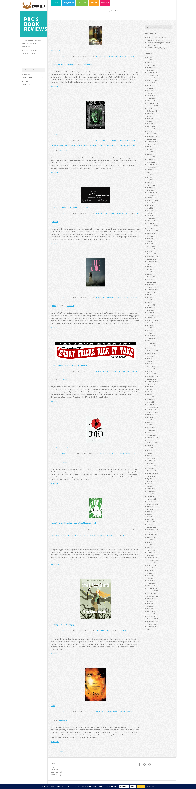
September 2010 (152, 535)
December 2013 (152, 435)
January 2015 (151, 402)
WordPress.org (56, 775)
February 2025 (151, 98)
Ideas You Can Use (102, 213)
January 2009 (151, 586)
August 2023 (151, 144)
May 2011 (150, 514)
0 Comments (88, 65)
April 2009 (150, 578)
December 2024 (152, 103)
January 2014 (151, 433)
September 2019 (152, 262)
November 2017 (152, 315)
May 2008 (150, 606)
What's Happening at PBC (131, 371)
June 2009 (150, 573)
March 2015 (151, 397)
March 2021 (151, 216)
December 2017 (152, 313)
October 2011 (151, 501)
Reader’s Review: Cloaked (60, 448)
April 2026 (150, 62)
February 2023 (151, 159)
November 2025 (152, 75)
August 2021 (151, 203)
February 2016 (151, 369)
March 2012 (151, 489)
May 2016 (150, 361)
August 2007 (151, 629)
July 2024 (150, 116)
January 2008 (151, 616)
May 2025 (150, 90)
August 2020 (151, 233)
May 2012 (150, 484)
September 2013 (152, 443)
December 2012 (152, 466)
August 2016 (151, 353)
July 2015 (150, 387)
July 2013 (150, 448)
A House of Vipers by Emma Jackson (159, 40)
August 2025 (151, 83)
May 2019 (150, 272)
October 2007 (151, 624)
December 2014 (152, 404)
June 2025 (150, 88)
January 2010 (151, 555)
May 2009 (150, 576)
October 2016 (151, 348)
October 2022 (151, 170)
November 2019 (152, 256)
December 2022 (152, 165)
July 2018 (150, 295)
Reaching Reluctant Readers (118, 213)
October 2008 (151, 593)
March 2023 (151, 157)
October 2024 (151, 108)
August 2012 (151, 476)
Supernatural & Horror (66, 65)
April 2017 (150, 333)
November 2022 (152, 167)
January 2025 (151, 101)
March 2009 (151, 581)
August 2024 (151, 113)
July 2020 (150, 236)
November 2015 (152, 376)
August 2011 (151, 507)
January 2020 (151, 251)
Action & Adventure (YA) (118, 140)
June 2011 (150, 512)
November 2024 (152, 106)
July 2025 (150, 85)
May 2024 (150, 121)
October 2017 (151, 318)
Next (61, 751)
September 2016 (152, 351)
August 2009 (151, 568)
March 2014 (151, 427)
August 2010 (151, 537)
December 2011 (152, 496)
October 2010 (151, 532)
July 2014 (150, 417)
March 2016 (151, 366)
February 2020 (151, 249)
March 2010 (151, 550)
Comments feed (56, 772)
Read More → (55, 86)
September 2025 (152, 80)
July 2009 (150, 570)
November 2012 (152, 468)
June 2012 (150, 481)
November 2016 (152, 346)
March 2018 (151, 305)
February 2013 (151, 461)
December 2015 (152, 374)
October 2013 (151, 440)
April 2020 (150, 244)
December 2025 (152, 73)
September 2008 (152, 596)
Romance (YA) (100, 297)
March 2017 (151, 336)
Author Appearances (103, 371)
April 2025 (150, 93)
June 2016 (150, 359)
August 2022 (151, 172)
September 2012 (152, 473)
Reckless (54, 134)
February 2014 (151, 430)
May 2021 (150, 210)
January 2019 (151, 279)
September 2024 (152, 111)
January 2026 (151, 70)
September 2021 (152, 200)
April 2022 (150, 182)
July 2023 (150, 147)
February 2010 (151, 553)
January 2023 (151, 162)
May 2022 (150, 180)
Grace (53, 706)
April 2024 (150, 124)
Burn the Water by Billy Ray (156, 48)
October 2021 (151, 198)
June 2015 (150, 389)
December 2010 (152, 527)
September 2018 (152, 290)
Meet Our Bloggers (30, 43)
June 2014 (150, 420)
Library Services (68, 3)
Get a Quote (82, 3)
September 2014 (152, 412)
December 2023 (152, 134)
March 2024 (151, 126)
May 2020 (150, 241)
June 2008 (150, 604)
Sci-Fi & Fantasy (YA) (111, 712)
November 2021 (152, 195)
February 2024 (151, 129)
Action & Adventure (102, 140)
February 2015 (151, 399)
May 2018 (150, 300)
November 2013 (152, 438)
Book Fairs (93, 3)
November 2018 (152, 284)
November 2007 (152, 621)
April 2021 (150, 213)
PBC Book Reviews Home (32, 40)
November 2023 (152, 136)
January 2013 (151, 463)
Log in (53, 767)
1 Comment (126, 536)
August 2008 (151, 598)
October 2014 (151, 410)
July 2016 (150, 356)
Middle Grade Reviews (120, 56)
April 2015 (150, 394)
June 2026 (150, 57)
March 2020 (151, 246)
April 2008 (150, 609)
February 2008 (151, 614)
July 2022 (150, 175)
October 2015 (151, 379)
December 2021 (152, 193)
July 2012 (150, 479)
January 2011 (151, 524)
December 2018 (152, 282)
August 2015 (151, 384)
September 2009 (152, 565)
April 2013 (150, 456)
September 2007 (152, 627)
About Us (26, 47)
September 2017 (152, 320)
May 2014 (150, 422)
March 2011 (151, 519)
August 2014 (151, 415)
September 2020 (152, 231)
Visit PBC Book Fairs (30, 50)
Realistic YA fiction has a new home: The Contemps (70, 207)
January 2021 (151, 221)
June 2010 (150, 542)
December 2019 (152, 254)
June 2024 (150, 119)
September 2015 (152, 382)
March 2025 (151, 96)
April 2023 (150, 154)
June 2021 (150, 208)
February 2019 (151, 277)
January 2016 (151, 371)
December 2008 (152, 588)
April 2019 (150, 274)
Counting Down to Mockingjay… (63, 624)
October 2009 (151, 563)
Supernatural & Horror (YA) (108, 145)
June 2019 (150, 269)
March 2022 (151, 185)
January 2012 (151, 494)
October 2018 (151, 287)
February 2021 (151, 218)
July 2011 (150, 509)
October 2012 (151, 471)
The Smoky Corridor (59, 50)
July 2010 (150, 540)
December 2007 (152, 619)
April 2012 (150, 486)
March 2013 (151, 458)
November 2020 (152, 226)
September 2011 (152, 504)
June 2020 (150, 239)
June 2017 (150, 328)
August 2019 (151, 264)
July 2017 (150, 325)
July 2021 (150, 205)
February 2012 (151, 491)
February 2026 (151, 68)
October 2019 (151, 259)
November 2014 (152, 407)
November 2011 (152, 499)
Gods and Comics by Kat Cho (156, 37)
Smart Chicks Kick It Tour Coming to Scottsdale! (69, 365)
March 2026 (151, 65)
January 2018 (151, 310)
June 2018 (150, 297)
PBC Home (55, 3)
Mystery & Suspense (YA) (64, 145)
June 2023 (150, 149)
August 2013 (151, 445)
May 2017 (150, 330)
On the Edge (100, 712)
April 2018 (150, 302)
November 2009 (152, 560)
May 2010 (150, 545)
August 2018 (151, 292)
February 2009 (151, 583)
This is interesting (116, 371)
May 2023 (150, 152)
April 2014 (150, 425)
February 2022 (151, 187)
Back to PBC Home (29, 54)
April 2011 (150, 517)
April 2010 (150, 547)
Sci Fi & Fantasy (77, 145)
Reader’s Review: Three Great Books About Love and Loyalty (74, 523)
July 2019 (150, 267)
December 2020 (152, 223)
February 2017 (151, 338)
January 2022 (151, 190)
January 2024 (151, 131)
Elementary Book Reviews (104, 56)
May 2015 (150, 392)
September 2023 (152, 142)
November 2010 (152, 530)
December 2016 (152, 343)
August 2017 (151, 323)
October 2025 (151, 78)
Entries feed (55, 769)
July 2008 (150, 601)
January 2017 (151, 341)
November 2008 (152, 591)
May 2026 (150, 60)
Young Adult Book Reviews (126, 145)
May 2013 (150, 453)
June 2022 (150, 177)
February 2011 (151, 522)
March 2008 (151, 611)
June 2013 (150, 450)
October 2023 (151, 139)
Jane (52, 291)
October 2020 (151, 228)
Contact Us (105, 3)
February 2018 (151, 307)
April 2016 (150, 364)
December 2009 (152, 558)
